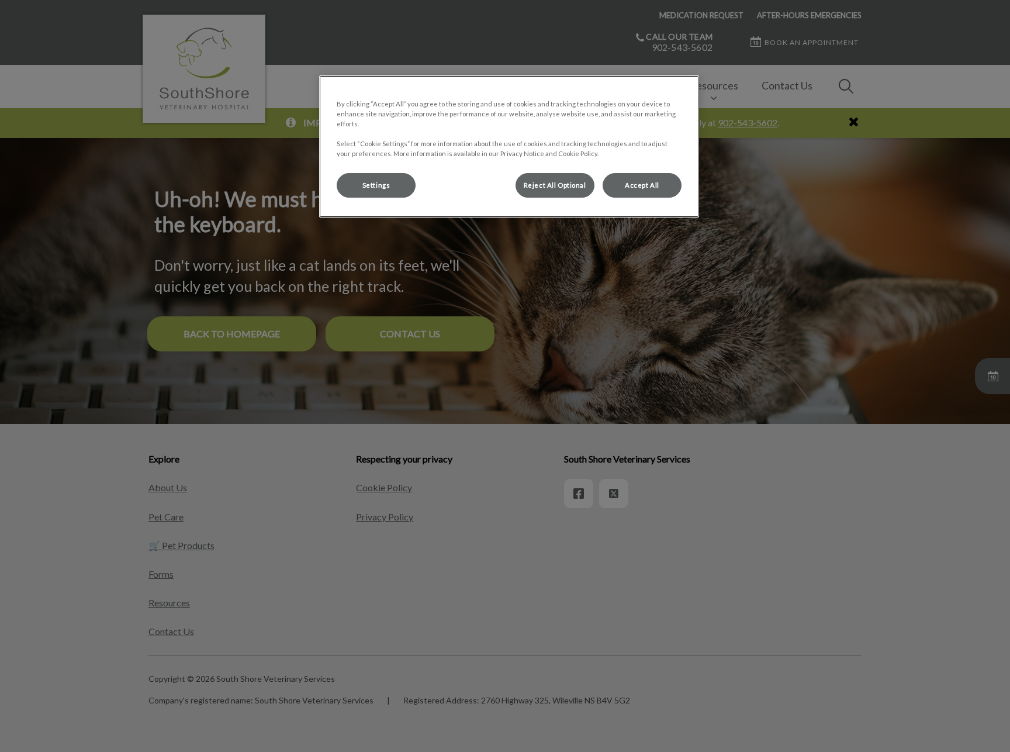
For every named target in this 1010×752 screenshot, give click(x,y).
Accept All (642, 185)
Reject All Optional (555, 185)
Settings (376, 185)
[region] (509, 146)
